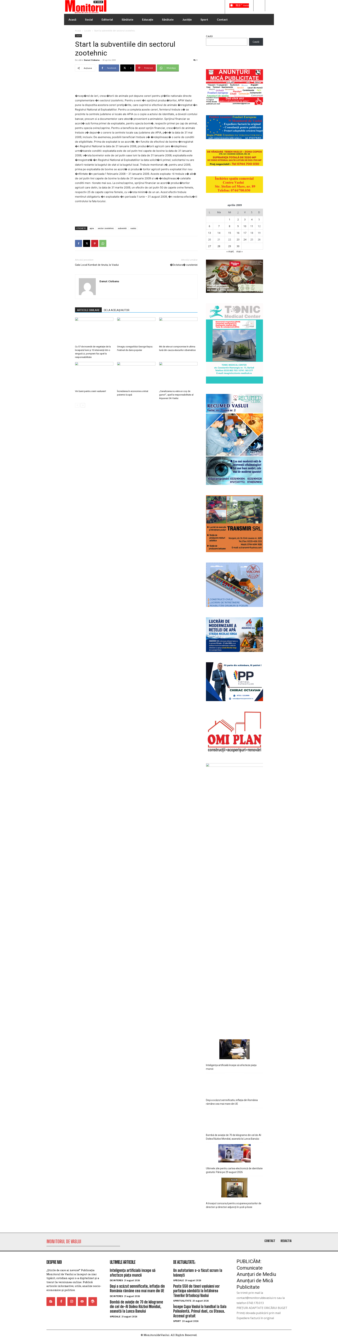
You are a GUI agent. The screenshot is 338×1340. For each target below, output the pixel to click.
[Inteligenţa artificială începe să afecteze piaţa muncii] (234, 1049)
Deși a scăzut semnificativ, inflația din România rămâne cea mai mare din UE (232, 1102)
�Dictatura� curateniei (184, 264)
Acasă (78, 30)
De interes (116, 1280)
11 (251, 226)
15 (229, 232)
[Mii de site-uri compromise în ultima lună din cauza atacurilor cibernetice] (178, 330)
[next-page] (83, 405)
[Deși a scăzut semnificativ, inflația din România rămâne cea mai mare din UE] (234, 1084)
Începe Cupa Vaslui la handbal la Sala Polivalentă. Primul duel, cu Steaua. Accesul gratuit (199, 1311)
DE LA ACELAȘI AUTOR (116, 310)
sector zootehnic (106, 228)
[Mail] (82, 1301)
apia (92, 228)
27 (209, 246)
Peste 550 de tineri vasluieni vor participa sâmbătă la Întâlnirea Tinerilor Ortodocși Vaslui (196, 1291)
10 (244, 226)
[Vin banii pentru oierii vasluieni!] (94, 375)
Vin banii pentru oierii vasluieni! (90, 391)
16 (238, 232)
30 (238, 246)
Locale (87, 30)
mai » (239, 251)
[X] (86, 243)
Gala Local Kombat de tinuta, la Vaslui (97, 264)
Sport (177, 1321)
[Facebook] (78, 243)
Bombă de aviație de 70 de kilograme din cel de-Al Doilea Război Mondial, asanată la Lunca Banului (233, 1137)
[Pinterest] (94, 243)
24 (244, 239)
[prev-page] (77, 405)
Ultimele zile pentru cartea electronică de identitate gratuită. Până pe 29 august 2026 (234, 1170)
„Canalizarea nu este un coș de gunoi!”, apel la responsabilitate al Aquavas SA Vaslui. (176, 395)
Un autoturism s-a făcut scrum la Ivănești (197, 1272)
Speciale (115, 1316)
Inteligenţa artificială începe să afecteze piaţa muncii (231, 1067)
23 (238, 239)
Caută (209, 36)
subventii (122, 228)
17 (244, 232)
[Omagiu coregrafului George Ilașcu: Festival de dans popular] (136, 330)
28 (218, 246)
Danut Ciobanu (92, 60)
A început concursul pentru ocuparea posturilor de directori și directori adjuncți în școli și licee (233, 1205)
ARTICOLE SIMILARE (88, 310)
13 (209, 232)
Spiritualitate (182, 1300)
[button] (259, 5)
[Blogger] (50, 1301)
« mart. (230, 251)
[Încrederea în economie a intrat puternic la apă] (136, 375)
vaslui (133, 228)
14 (218, 232)
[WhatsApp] (102, 243)
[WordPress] (92, 1301)
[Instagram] (71, 1301)
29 (229, 246)
